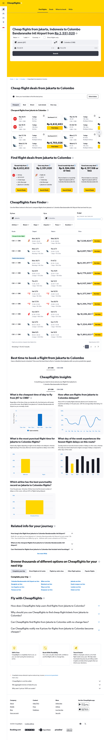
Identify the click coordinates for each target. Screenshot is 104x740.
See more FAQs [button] (42, 553)
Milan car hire (45, 581)
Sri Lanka (22, 79)
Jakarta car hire (76, 581)
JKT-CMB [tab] (51, 368)
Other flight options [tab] (74, 571)
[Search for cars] (3, 18)
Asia (17, 79)
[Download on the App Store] (83, 709)
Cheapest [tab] (16, 105)
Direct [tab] (32, 105)
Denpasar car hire (47, 590)
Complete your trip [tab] (19, 571)
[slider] (101, 219)
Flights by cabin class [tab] (57, 571)
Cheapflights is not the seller (22, 681)
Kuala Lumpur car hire (78, 584)
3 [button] (95, 347)
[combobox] (37, 37)
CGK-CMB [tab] (60, 368)
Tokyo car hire (45, 587)
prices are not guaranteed (51, 675)
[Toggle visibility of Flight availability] (32, 430)
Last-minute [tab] (42, 105)
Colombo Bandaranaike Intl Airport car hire (25, 581)
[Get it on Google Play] (83, 704)
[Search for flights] (3, 9)
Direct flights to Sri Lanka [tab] (37, 571)
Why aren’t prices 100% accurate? (23, 688)
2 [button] (90, 347)
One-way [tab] (53, 105)
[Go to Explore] (3, 22)
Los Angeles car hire (17, 587)
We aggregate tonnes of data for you (24, 685)
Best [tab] (24, 105)
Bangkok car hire (16, 584)
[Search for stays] (3, 14)
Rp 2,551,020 (65, 33)
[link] (21, 190)
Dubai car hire (75, 590)
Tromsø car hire (16, 590)
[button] (3, 3)
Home (11, 79)
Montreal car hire (46, 584)
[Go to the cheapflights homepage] (14, 3)
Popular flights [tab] (89, 571)
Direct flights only (53, 37)
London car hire (76, 587)
